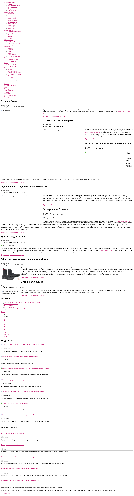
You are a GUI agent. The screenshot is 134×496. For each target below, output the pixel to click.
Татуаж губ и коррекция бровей (33, 391)
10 (5, 333)
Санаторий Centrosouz (11, 304)
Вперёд (6, 334)
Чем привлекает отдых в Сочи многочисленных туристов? (22, 302)
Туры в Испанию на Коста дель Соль (15, 309)
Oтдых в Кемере (9, 305)
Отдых (3, 312)
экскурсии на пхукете (124, 221)
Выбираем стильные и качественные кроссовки (49, 415)
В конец (6, 336)
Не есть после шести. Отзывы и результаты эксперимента (20, 457)
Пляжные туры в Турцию (92, 132)
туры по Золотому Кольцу (107, 250)
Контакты (7, 493)
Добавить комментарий (58, 116)
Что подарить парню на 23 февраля (12, 433)
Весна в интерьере (21, 380)
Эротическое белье (21, 403)
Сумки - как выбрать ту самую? (33, 344)
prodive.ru (124, 273)
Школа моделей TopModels (29, 356)
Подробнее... (47, 116)
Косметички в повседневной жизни (37, 368)
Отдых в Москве (9, 307)
